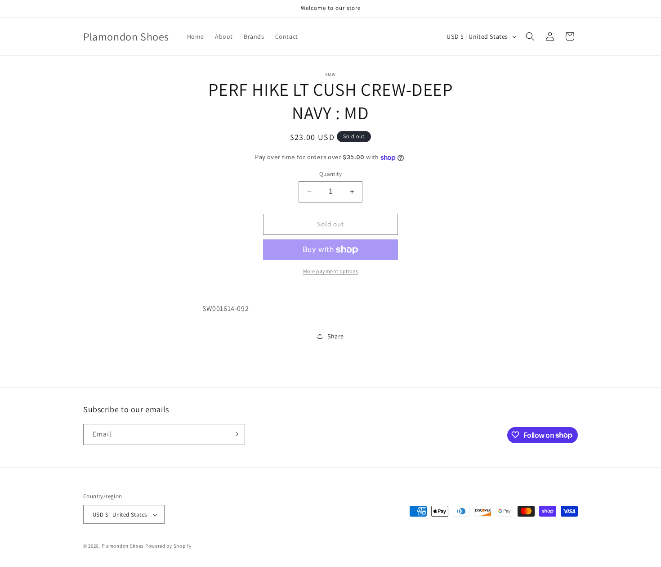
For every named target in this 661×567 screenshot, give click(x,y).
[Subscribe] (235, 434)
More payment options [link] (330, 271)
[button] (530, 36)
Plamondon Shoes (123, 546)
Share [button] (335, 336)
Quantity (330, 174)
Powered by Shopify (168, 546)
